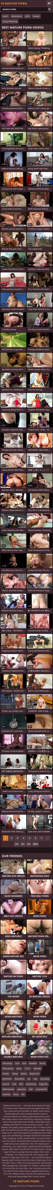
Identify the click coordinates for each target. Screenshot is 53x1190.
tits (23, 1094)
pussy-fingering (10, 21)
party (19, 1068)
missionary (31, 1084)
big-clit (6, 1084)
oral (24, 1063)
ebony (23, 1073)
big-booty (44, 1079)
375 (28, 844)
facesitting (19, 1079)
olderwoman (8, 1089)
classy (15, 1073)
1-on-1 (27, 1068)
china (15, 1094)
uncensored (41, 1089)
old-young (7, 1063)
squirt (5, 16)
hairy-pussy (8, 1068)
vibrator (37, 1068)
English (49, 3)
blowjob (32, 1063)
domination (16, 16)
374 (22, 844)
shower (36, 16)
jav (29, 1079)
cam (35, 1079)
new (14, 1084)
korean (6, 1073)
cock (17, 1063)
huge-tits (43, 1084)
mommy (6, 1094)
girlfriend (7, 1079)
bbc (21, 1084)
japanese (21, 1089)
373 (16, 844)
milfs (27, 16)
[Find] (50, 9)
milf (30, 1089)
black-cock (34, 1073)
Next (35, 844)
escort (42, 1063)
